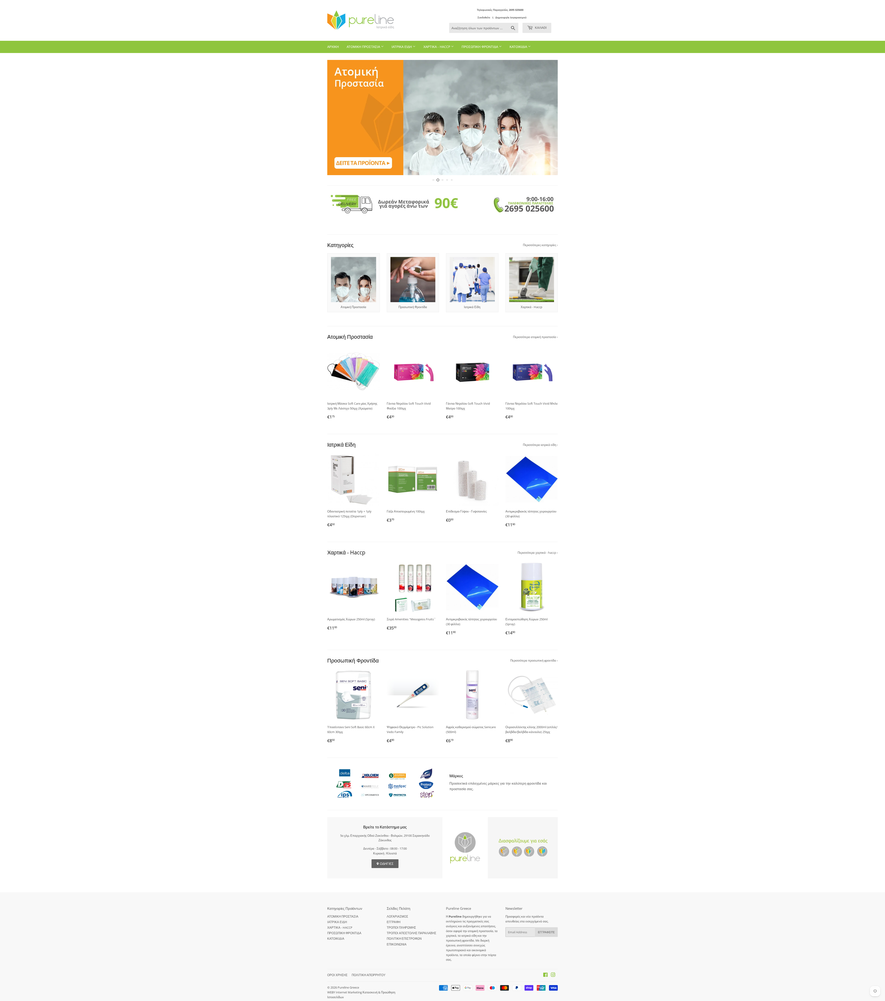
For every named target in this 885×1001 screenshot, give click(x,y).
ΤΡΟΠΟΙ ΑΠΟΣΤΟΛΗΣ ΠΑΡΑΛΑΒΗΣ (411, 933)
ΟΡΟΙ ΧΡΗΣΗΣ (337, 975)
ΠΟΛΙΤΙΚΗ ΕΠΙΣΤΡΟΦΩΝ (404, 938)
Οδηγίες (386, 863)
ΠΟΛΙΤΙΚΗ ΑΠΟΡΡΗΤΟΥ (369, 975)
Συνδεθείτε (484, 17)
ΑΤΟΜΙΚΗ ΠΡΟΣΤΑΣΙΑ (364, 46)
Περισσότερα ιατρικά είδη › (540, 445)
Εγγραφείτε (546, 932)
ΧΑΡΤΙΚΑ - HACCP (437, 46)
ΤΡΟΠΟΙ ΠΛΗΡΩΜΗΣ (401, 927)
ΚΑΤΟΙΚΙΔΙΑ (519, 46)
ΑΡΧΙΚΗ (333, 46)
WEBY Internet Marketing (345, 992)
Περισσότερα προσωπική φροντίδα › (534, 660)
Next (548, 117)
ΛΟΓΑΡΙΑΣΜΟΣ (397, 916)
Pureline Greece (348, 987)
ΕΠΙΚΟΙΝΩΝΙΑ (397, 944)
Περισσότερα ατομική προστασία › (535, 337)
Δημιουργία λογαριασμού (510, 17)
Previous (337, 117)
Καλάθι (540, 27)
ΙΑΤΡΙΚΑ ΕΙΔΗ (402, 46)
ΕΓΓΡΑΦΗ (393, 922)
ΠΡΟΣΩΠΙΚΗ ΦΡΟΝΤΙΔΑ (480, 46)
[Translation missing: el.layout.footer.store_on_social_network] (545, 975)
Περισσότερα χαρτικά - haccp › (538, 553)
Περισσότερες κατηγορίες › (540, 245)
